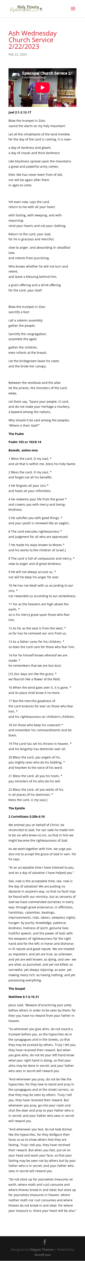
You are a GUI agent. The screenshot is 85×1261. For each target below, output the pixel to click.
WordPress (42, 1255)
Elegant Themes (42, 1249)
